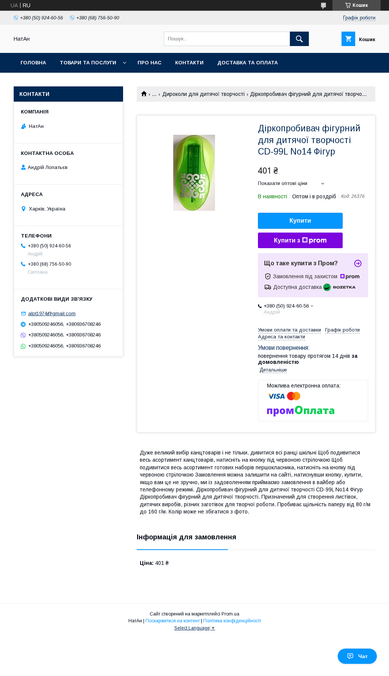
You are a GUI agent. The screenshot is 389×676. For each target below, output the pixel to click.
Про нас (149, 62)
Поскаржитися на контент (172, 620)
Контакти (189, 62)
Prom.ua (230, 614)
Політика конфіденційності (232, 620)
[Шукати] (299, 39)
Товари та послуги (88, 62)
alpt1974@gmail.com (52, 313)
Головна (33, 62)
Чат (363, 656)
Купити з (287, 240)
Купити (300, 220)
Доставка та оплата (247, 62)
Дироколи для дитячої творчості (203, 94)
